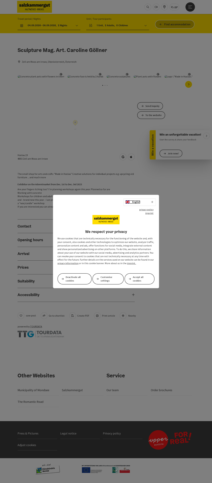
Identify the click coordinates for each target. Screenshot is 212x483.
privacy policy (146, 209)
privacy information (68, 263)
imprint (149, 213)
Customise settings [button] (106, 278)
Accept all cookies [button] (138, 278)
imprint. (131, 263)
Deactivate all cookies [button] (73, 278)
